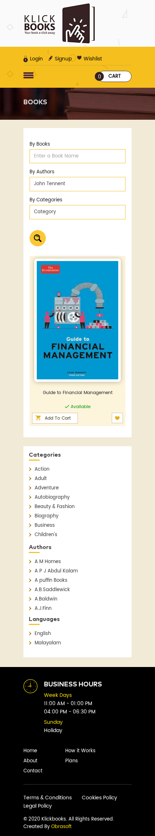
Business (45, 525)
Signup (63, 58)
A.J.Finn (43, 608)
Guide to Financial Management (77, 392)
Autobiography (52, 497)
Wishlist (93, 58)
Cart (109, 77)
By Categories (46, 200)
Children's (46, 535)
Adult (41, 479)
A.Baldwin (46, 599)
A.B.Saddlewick (52, 590)
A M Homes (48, 562)
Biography (46, 516)
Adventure (47, 488)
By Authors (42, 172)
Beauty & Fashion (55, 507)
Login (36, 58)
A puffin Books (51, 580)
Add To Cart (58, 418)
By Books (40, 144)
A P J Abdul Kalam (56, 571)
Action (42, 469)
